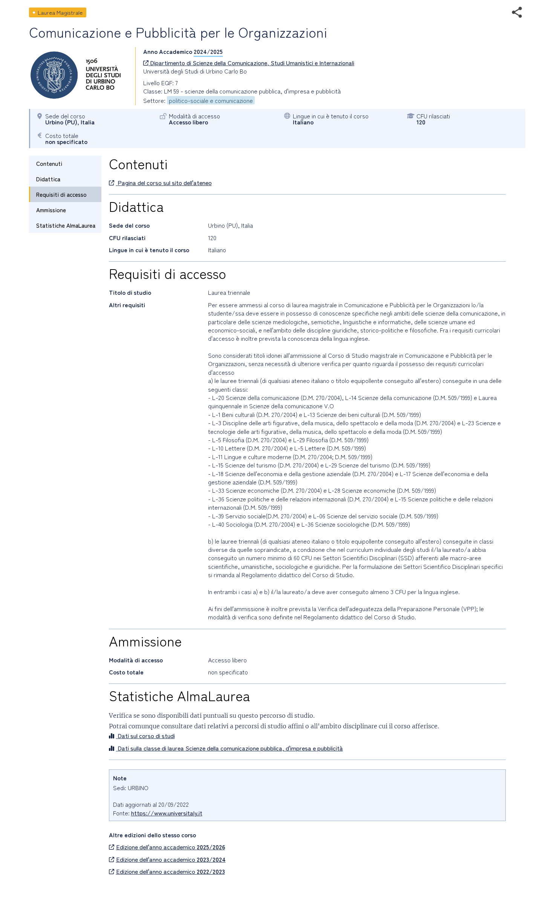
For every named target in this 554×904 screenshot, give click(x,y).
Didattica (48, 179)
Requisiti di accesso (61, 194)
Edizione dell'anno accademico (170, 847)
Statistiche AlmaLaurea (65, 225)
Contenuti (49, 163)
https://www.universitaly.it (166, 812)
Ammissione (51, 210)
